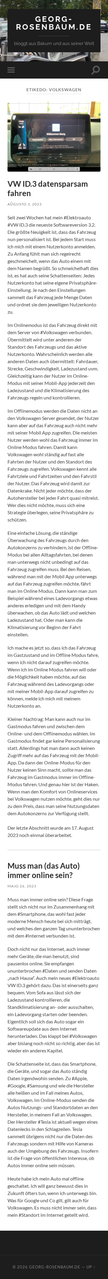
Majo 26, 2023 (22, 886)
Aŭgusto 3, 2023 (25, 204)
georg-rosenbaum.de (54, 22)
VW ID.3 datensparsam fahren (48, 188)
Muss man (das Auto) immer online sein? (44, 870)
